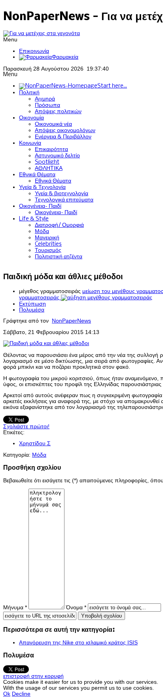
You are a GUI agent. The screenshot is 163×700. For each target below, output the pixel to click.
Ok (6, 694)
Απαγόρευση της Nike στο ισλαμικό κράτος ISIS (78, 643)
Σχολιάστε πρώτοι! (26, 426)
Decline (21, 694)
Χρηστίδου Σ (35, 443)
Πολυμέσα (31, 310)
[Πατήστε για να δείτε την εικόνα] (46, 343)
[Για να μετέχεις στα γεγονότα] (41, 33)
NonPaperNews (71, 321)
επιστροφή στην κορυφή (33, 676)
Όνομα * (76, 607)
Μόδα (39, 455)
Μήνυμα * (15, 607)
